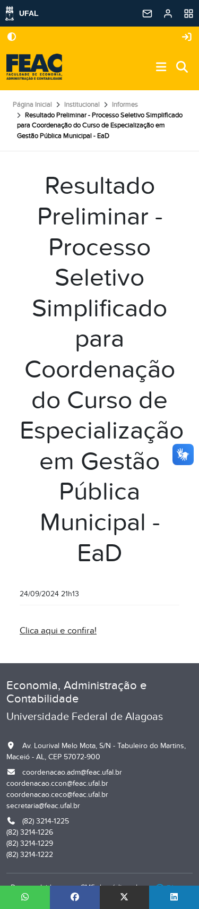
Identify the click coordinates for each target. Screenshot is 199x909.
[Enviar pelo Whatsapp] (25, 897)
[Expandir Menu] (161, 67)
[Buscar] (182, 67)
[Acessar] (187, 37)
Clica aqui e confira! (58, 630)
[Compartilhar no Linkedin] (174, 897)
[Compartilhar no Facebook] (75, 897)
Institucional (82, 104)
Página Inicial (32, 104)
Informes (125, 104)
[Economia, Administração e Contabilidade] (34, 67)
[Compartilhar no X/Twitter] (125, 897)
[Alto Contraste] (11, 38)
